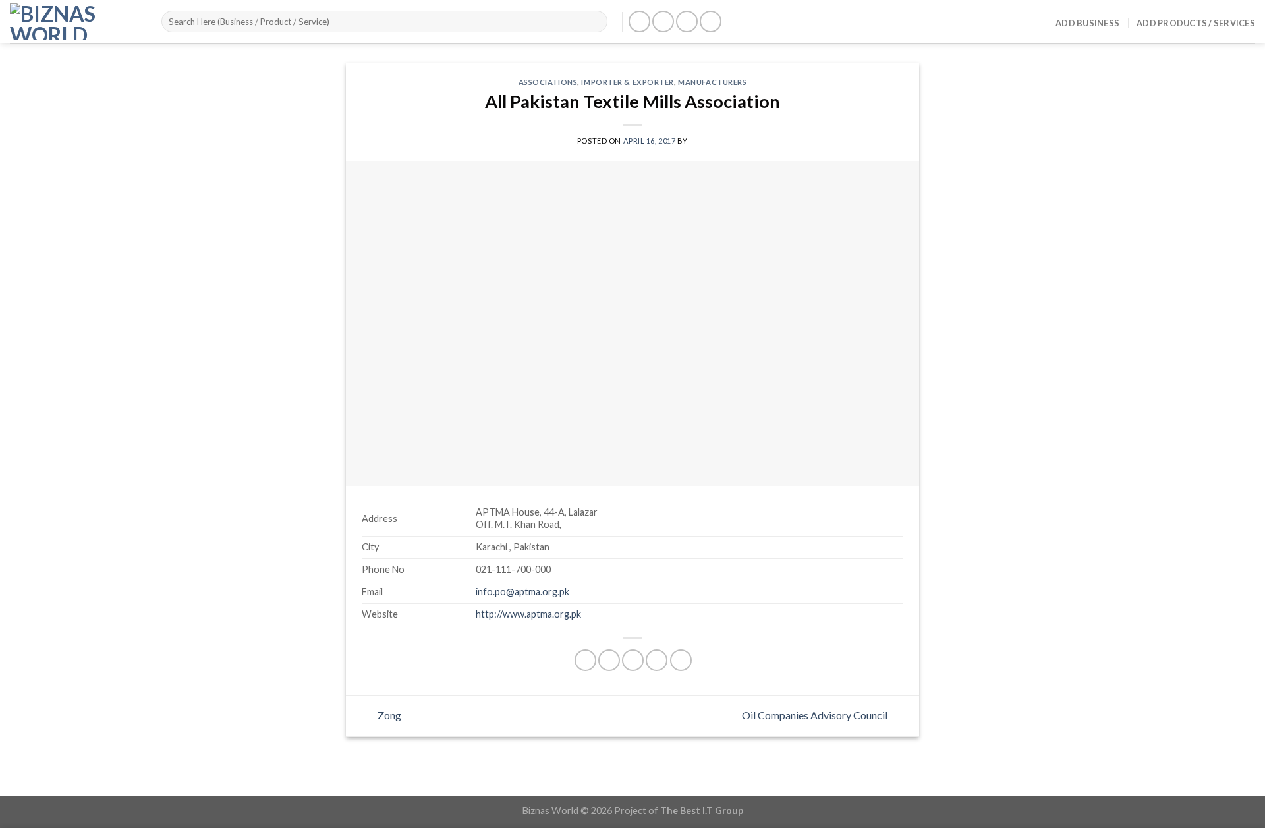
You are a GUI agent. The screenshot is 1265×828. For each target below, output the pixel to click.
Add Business (1087, 23)
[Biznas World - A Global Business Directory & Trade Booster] (76, 21)
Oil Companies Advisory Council (815, 715)
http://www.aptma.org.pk (528, 614)
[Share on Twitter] (609, 660)
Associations (548, 82)
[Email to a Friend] (633, 660)
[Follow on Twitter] (687, 21)
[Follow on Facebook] (639, 21)
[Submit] (595, 22)
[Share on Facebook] (585, 660)
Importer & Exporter (627, 82)
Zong (388, 715)
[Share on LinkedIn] (681, 660)
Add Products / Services (1196, 23)
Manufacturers (712, 82)
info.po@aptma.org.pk (522, 591)
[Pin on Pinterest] (656, 660)
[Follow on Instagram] (663, 21)
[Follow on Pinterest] (710, 21)
